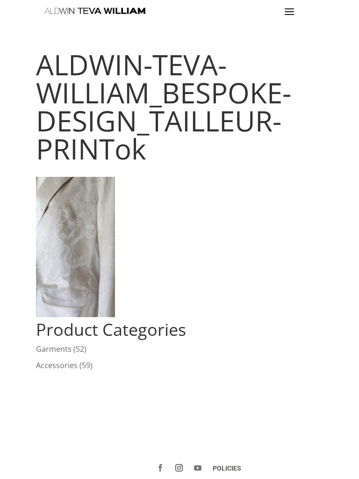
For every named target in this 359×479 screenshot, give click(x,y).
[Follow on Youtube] (197, 467)
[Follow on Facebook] (160, 467)
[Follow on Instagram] (179, 467)
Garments (54, 349)
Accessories (57, 365)
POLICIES (227, 468)
